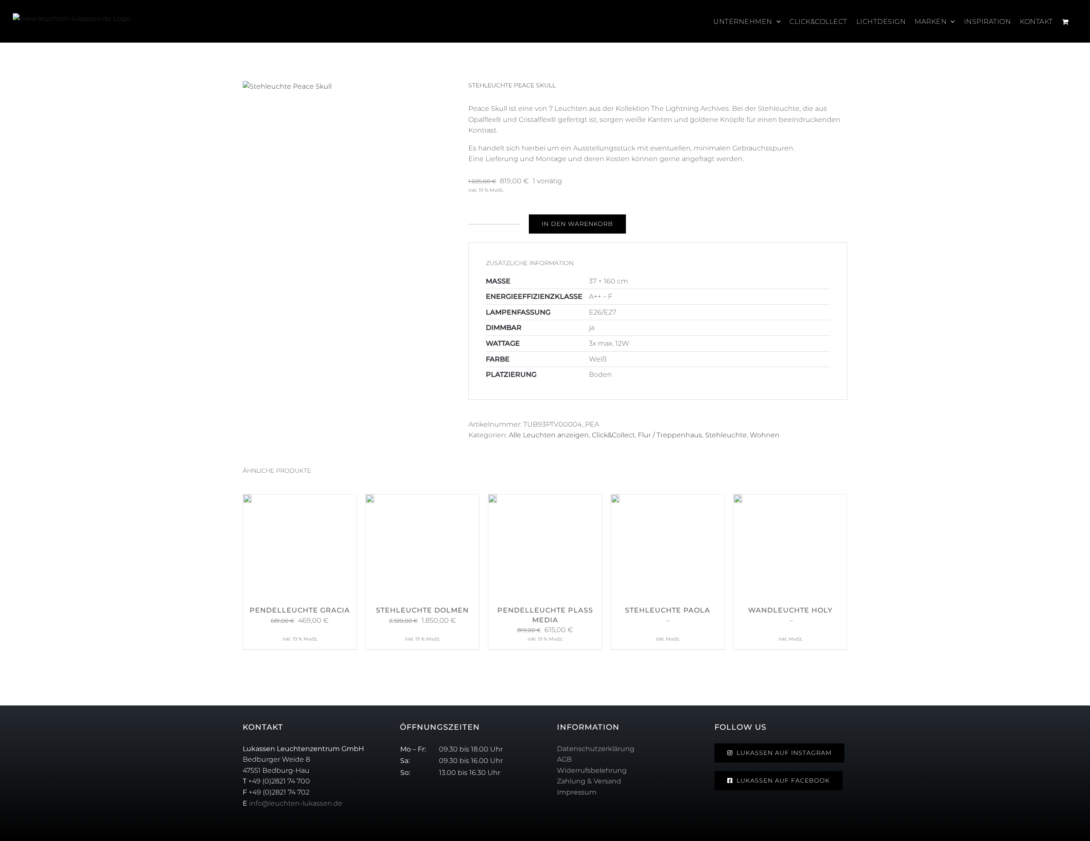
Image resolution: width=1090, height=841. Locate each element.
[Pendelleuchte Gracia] (247, 500)
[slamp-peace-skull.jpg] (349, 86)
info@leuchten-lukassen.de (295, 803)
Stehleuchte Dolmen (422, 610)
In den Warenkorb (577, 224)
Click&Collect (613, 435)
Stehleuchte (726, 435)
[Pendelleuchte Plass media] (492, 500)
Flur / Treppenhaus (670, 435)
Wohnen (765, 435)
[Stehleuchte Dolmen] (370, 500)
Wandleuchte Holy (790, 610)
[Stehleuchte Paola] (615, 500)
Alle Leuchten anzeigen (549, 435)
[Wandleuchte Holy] (738, 500)
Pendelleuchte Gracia (300, 610)
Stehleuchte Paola (667, 610)
